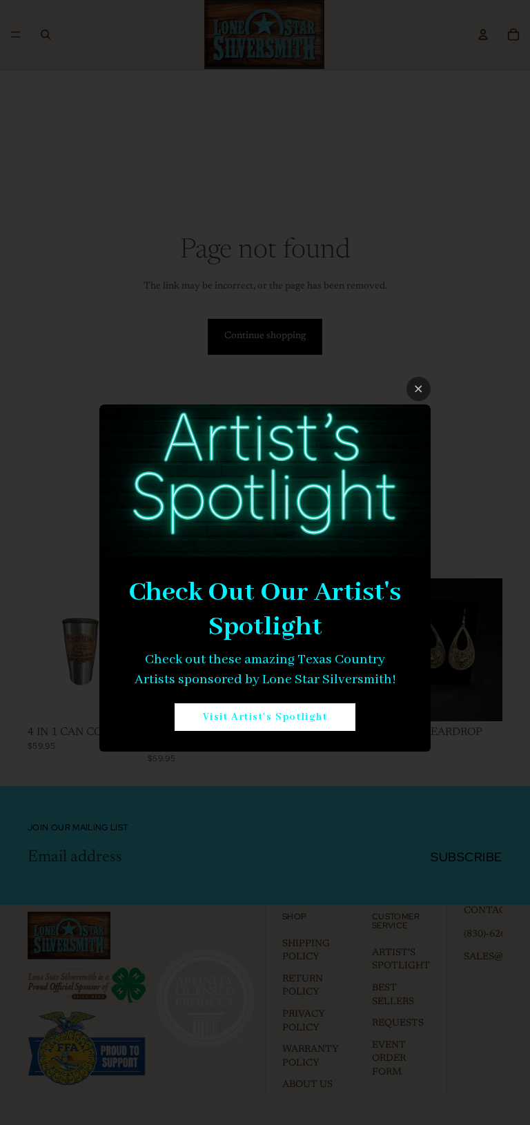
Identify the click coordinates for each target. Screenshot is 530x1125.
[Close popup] (418, 389)
